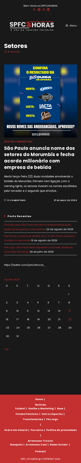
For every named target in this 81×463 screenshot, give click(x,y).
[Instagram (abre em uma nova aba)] (43, 9)
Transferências (33, 419)
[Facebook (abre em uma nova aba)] (39, 9)
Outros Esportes (52, 414)
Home (39, 399)
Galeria (23, 430)
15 (69, 311)
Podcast (40, 451)
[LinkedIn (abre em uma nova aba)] (47, 9)
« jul (6, 349)
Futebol (20, 408)
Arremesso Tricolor (40, 440)
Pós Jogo (52, 419)
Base (60, 408)
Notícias (40, 404)
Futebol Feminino (27, 414)
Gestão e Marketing (18, 141)
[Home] (5, 51)
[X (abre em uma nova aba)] (34, 9)
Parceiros (37, 430)
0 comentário (16, 200)
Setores (15, 51)
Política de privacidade (61, 430)
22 (69, 319)
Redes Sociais (58, 444)
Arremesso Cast (36, 444)
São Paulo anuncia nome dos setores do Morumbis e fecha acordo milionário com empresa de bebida (39, 157)
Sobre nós (10, 430)
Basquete (16, 444)
